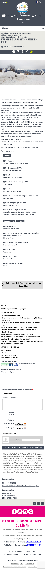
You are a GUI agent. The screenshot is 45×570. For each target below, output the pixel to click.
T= (34, 503)
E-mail (18, 440)
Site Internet (20, 486)
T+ (42, 503)
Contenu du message (10, 397)
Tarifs (27, 52)
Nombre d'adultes (11, 413)
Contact (31, 52)
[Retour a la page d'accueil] (22, 8)
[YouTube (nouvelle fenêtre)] (20, 511)
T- (38, 503)
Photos (14, 52)
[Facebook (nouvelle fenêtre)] (15, 511)
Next (39, 69)
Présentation (18, 52)
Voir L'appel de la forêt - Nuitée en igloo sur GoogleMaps (23, 284)
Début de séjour (8, 423)
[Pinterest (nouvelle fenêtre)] (31, 511)
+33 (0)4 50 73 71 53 (33, 542)
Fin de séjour (10, 428)
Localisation (22, 52)
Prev (3, 69)
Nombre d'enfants (10, 419)
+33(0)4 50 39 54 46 (33, 545)
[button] (25, 15)
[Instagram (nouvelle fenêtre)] (26, 511)
